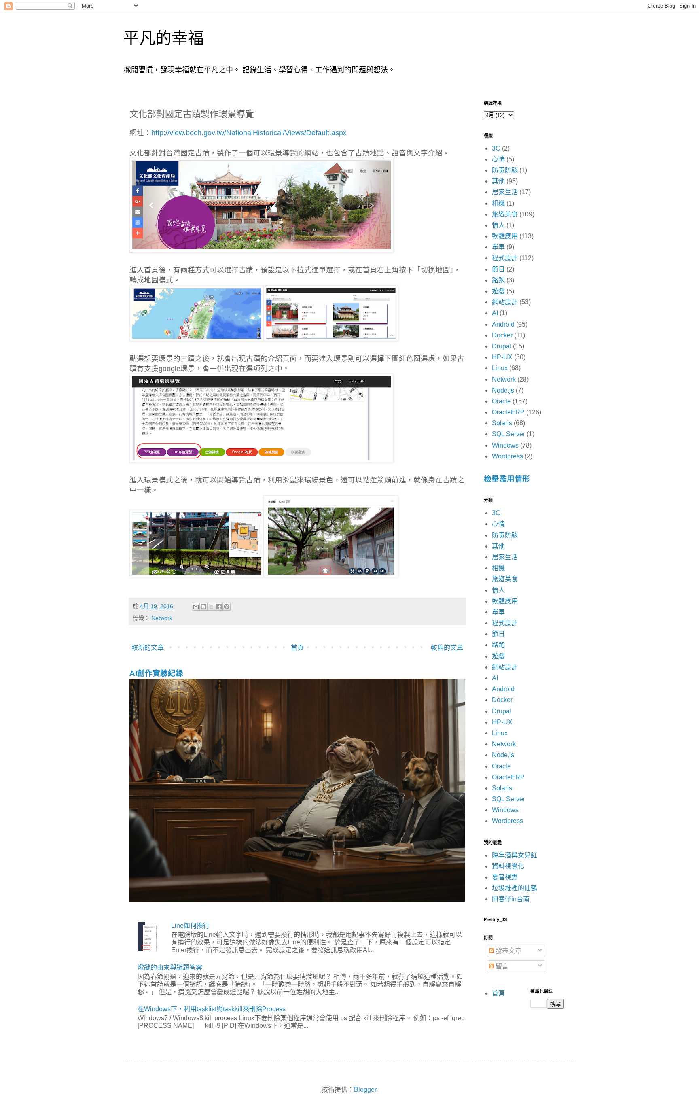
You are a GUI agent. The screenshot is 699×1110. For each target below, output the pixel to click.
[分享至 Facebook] (219, 607)
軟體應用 (505, 236)
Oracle (501, 401)
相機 (498, 203)
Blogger (365, 1089)
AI (495, 313)
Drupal (501, 346)
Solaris (502, 423)
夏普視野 (505, 877)
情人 (498, 225)
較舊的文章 (447, 647)
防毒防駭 (505, 170)
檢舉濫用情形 (507, 479)
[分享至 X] (211, 607)
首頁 (297, 647)
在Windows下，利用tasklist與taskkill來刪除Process (212, 1009)
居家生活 (505, 192)
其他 (498, 181)
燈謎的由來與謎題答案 (170, 967)
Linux (500, 368)
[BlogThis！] (203, 607)
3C (496, 148)
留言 (501, 966)
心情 (498, 159)
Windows (505, 445)
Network (161, 618)
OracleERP (508, 412)
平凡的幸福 (163, 38)
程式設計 (505, 258)
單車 (498, 247)
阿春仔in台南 (511, 899)
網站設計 (505, 302)
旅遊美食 (505, 214)
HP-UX (502, 357)
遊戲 (498, 291)
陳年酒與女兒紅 (514, 855)
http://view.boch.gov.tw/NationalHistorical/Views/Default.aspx (249, 133)
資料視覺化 (508, 866)
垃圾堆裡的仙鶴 (514, 888)
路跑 (498, 280)
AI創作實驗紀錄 (156, 673)
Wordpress (507, 456)
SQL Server (508, 434)
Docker (502, 335)
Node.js (503, 390)
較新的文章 (147, 647)
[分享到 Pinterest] (226, 607)
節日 (498, 269)
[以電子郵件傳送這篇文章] (196, 607)
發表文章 (507, 950)
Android (503, 324)
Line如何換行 (190, 925)
